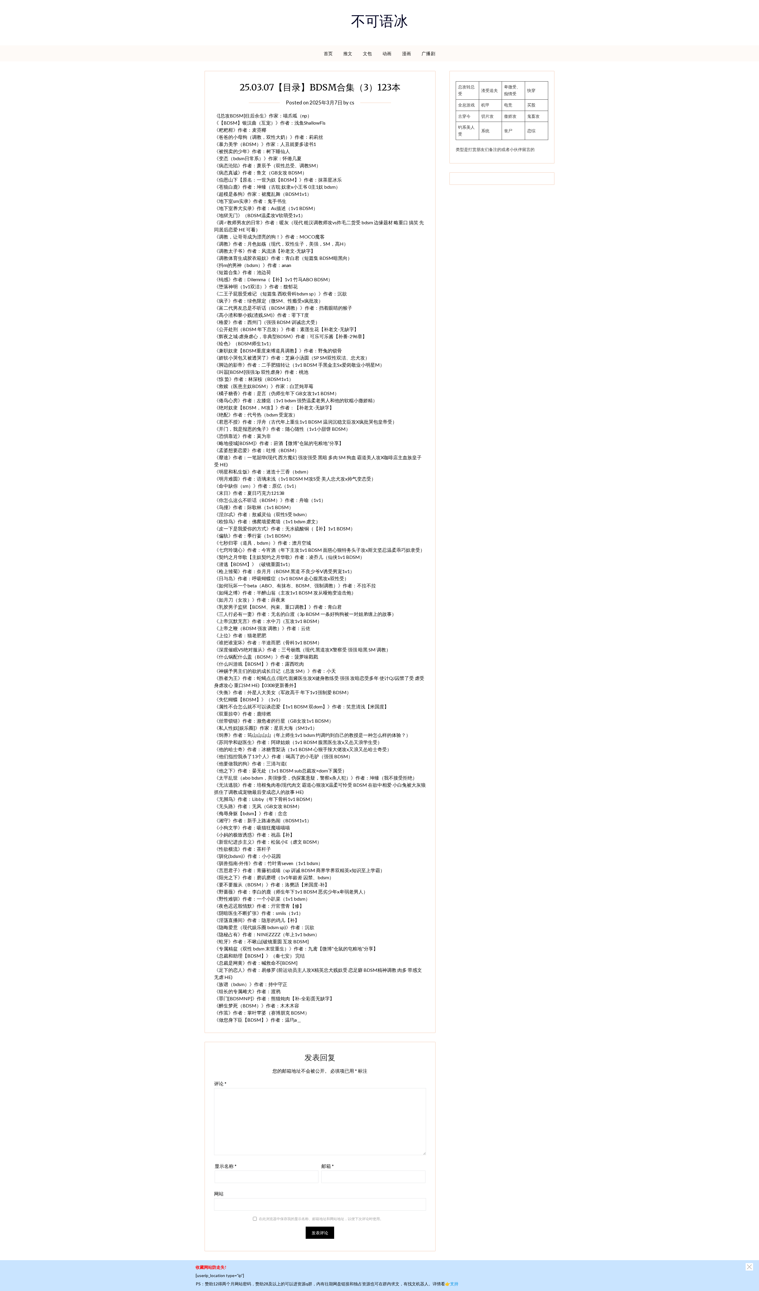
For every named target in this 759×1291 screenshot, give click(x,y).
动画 (387, 53)
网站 (219, 1193)
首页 (328, 53)
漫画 (406, 53)
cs (352, 102)
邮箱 (327, 1166)
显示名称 (226, 1166)
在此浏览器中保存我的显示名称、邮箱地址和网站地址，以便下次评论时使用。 (321, 1219)
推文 (348, 53)
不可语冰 (379, 23)
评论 (220, 1083)
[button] (749, 1267)
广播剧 (429, 53)
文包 (367, 53)
